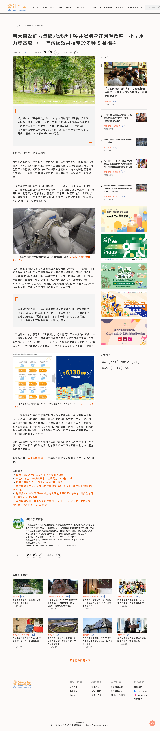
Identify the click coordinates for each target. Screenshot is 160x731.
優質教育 (108, 101)
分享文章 (37, 52)
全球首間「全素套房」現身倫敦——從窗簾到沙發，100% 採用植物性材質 (97, 602)
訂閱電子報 (139, 698)
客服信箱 (138, 687)
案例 (26, 52)
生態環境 (29, 25)
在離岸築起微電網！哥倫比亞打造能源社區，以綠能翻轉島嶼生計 (27, 641)
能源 (127, 368)
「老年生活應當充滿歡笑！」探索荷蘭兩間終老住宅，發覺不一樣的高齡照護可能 (118, 117)
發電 (136, 361)
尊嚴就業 (130, 596)
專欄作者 (73, 691)
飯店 (104, 361)
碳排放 (105, 368)
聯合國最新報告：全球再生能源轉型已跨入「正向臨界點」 (131, 639)
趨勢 (115, 101)
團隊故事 (73, 687)
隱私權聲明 (80, 722)
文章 (21, 25)
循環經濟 (116, 196)
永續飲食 (116, 172)
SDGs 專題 (96, 691)
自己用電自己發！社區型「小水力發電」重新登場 (27, 601)
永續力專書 (96, 694)
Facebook (142, 691)
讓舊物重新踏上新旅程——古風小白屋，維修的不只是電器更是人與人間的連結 (118, 188)
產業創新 (116, 126)
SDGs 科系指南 (118, 694)
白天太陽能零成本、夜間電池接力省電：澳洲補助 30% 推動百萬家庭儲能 (98, 641)
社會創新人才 (117, 691)
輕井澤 (113, 361)
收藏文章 (68, 52)
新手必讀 (95, 687)
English (73, 694)
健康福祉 (107, 126)
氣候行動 (39, 25)
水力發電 (116, 368)
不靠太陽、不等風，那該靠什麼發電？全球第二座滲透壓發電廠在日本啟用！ (62, 641)
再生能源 (125, 361)
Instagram (142, 694)
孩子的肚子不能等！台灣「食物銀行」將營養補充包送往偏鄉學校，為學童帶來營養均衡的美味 (118, 163)
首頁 (15, 25)
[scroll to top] (152, 723)
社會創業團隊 (117, 687)
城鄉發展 (16, 596)
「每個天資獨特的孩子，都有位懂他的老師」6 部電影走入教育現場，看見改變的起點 (125, 92)
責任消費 (107, 147)
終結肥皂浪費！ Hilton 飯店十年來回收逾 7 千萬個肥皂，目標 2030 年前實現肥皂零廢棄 (62, 602)
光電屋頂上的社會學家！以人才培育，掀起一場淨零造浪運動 (131, 601)
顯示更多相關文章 (80, 660)
